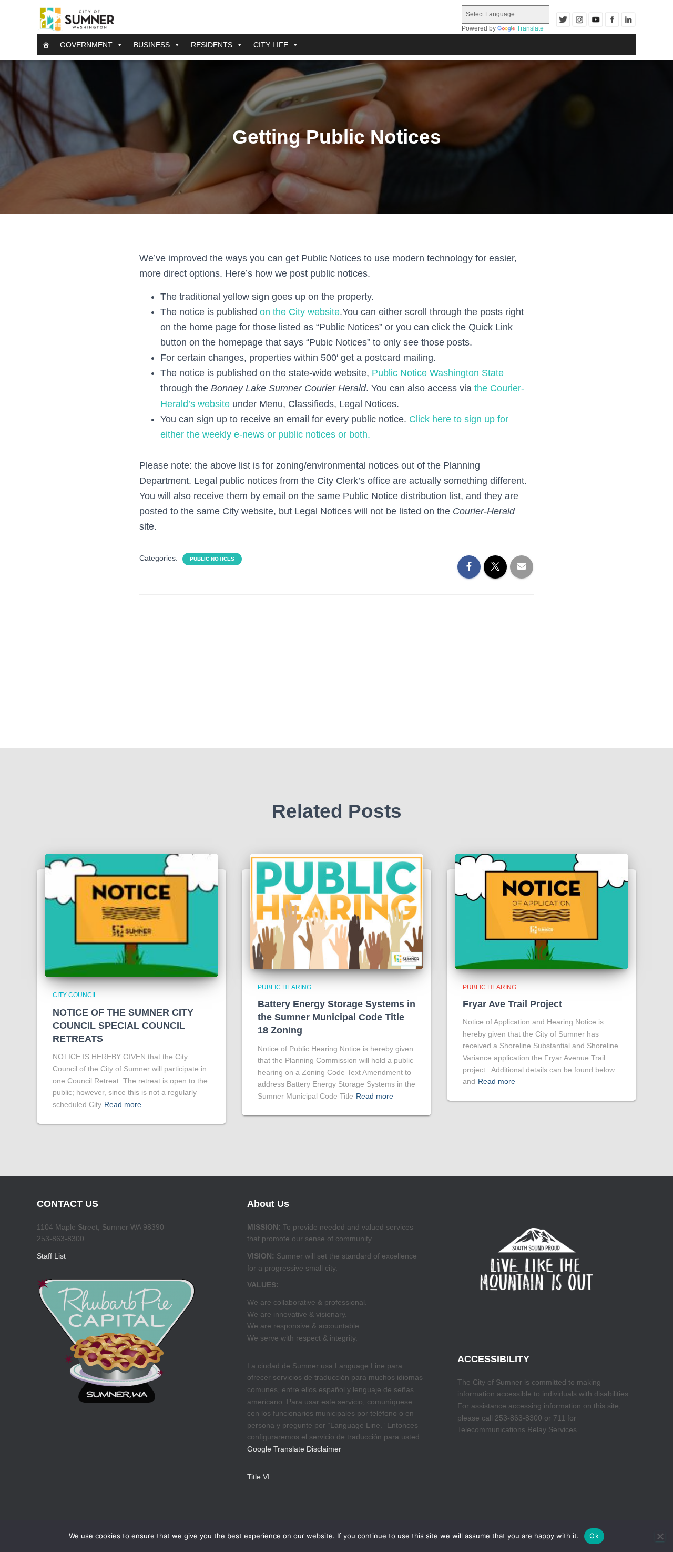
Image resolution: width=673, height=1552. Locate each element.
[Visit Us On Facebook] (612, 19)
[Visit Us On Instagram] (579, 19)
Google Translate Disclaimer (294, 1449)
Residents (211, 44)
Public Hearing (284, 987)
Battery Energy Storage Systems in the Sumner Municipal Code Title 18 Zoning (336, 1017)
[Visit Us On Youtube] (595, 19)
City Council (75, 995)
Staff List (51, 1256)
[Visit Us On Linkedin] (628, 19)
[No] (660, 1536)
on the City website (300, 312)
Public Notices (212, 559)
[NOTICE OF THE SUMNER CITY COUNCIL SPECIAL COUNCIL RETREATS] (131, 914)
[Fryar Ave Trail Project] (541, 910)
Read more (122, 1104)
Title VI (258, 1477)
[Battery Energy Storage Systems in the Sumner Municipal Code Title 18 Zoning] (336, 910)
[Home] (46, 44)
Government (86, 44)
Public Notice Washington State (438, 373)
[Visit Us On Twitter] (563, 19)
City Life (270, 44)
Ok (594, 1535)
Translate (530, 28)
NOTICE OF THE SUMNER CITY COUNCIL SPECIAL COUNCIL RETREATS (123, 1025)
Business (152, 44)
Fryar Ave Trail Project (512, 1004)
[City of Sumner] (76, 19)
